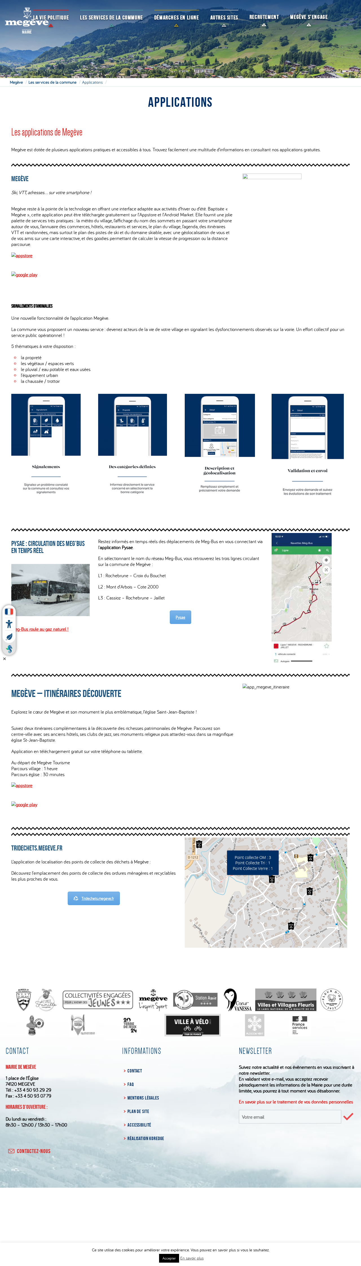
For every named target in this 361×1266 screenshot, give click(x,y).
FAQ (130, 1084)
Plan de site (138, 1111)
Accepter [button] (169, 1258)
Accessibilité (139, 1124)
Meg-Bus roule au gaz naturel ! (40, 629)
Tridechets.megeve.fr (98, 898)
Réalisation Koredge (145, 1138)
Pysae (180, 617)
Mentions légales (143, 1097)
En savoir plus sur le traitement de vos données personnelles (296, 1102)
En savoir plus (192, 1258)
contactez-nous (33, 1151)
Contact (134, 1070)
